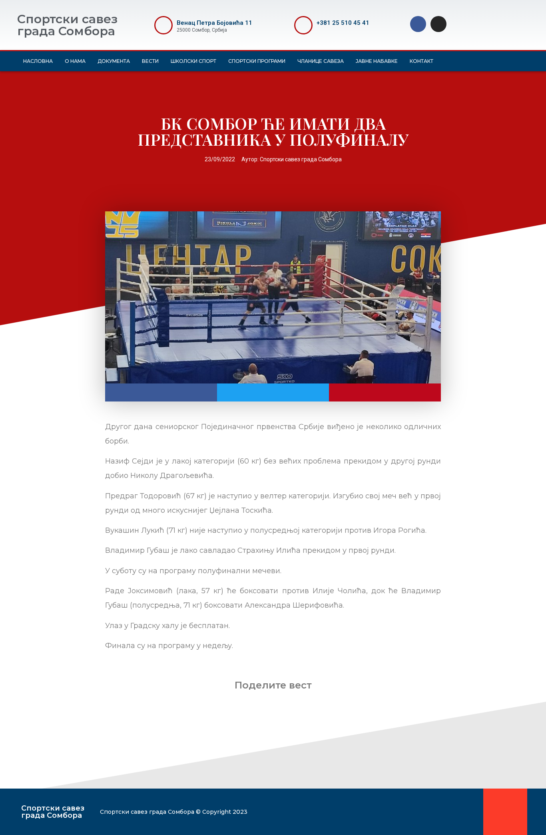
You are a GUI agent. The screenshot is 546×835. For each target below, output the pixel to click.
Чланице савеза (320, 61)
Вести (150, 61)
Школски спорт (193, 61)
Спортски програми (256, 61)
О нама (75, 61)
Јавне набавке (377, 61)
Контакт (421, 61)
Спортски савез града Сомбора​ (52, 812)
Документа (114, 61)
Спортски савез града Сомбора (67, 25)
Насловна (38, 61)
